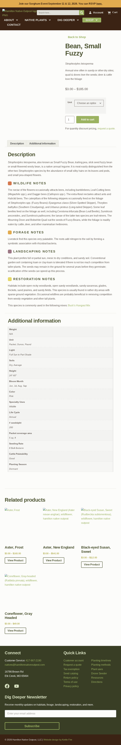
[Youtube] (16, 686)
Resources (97, 677)
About (9, 20)
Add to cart (87, 119)
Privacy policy (71, 686)
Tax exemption (71, 669)
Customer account (73, 660)
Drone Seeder (99, 673)
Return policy (70, 677)
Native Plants (36, 20)
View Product (15, 560)
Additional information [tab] (42, 143)
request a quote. (106, 128)
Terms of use (70, 682)
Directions (96, 682)
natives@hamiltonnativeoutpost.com (25, 664)
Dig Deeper (66, 20)
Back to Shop (76, 37)
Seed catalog (70, 673)
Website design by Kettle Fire (57, 739)
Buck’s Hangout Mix (79, 305)
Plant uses (97, 669)
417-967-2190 (33, 660)
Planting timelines (101, 660)
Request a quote (72, 664)
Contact (14, 24)
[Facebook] (7, 686)
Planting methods (100, 664)
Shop (90, 20)
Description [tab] (17, 143)
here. (99, 3)
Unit (70, 102)
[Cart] (109, 13)
